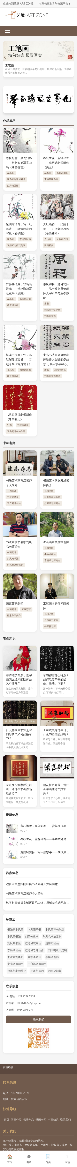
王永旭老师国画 (37, 963)
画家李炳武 (34, 957)
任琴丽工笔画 (51, 620)
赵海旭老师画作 (52, 497)
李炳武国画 (62, 173)
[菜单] (7, 30)
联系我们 (38, 1019)
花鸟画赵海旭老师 (16, 179)
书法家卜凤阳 (15, 929)
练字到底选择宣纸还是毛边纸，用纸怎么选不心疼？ (39, 902)
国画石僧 (48, 245)
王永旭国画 (37, 970)
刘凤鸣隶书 (50, 316)
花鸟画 (10, 173)
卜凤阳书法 (14, 936)
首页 (6, 1119)
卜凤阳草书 (34, 929)
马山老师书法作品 (16, 431)
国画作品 (16, 1119)
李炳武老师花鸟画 (16, 245)
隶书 (46, 303)
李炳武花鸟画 (51, 179)
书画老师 (11, 490)
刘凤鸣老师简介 (15, 565)
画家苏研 (26, 609)
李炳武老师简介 (52, 560)
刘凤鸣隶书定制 (57, 950)
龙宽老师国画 (15, 963)
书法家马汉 (23, 425)
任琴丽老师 (50, 626)
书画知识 (53, 1119)
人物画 (47, 239)
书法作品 (28, 1119)
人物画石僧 (62, 239)
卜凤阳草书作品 (54, 929)
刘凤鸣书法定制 (52, 310)
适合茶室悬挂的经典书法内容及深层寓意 (32, 884)
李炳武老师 (50, 554)
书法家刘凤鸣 (15, 957)
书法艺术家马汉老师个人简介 (24, 893)
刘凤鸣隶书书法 (52, 376)
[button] (5, 57)
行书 (9, 425)
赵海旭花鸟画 (33, 943)
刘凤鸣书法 (12, 558)
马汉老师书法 (14, 503)
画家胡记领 (54, 970)
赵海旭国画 (12, 185)
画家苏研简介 (14, 615)
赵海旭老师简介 (52, 503)
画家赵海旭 (25, 299)
